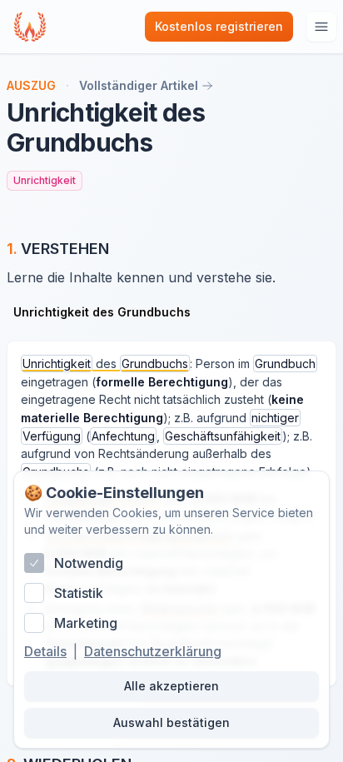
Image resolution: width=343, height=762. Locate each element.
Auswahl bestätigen (171, 722)
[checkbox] (34, 563)
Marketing (85, 623)
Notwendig (88, 563)
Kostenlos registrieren (219, 26)
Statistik (78, 593)
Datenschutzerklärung (152, 651)
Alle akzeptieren (171, 686)
